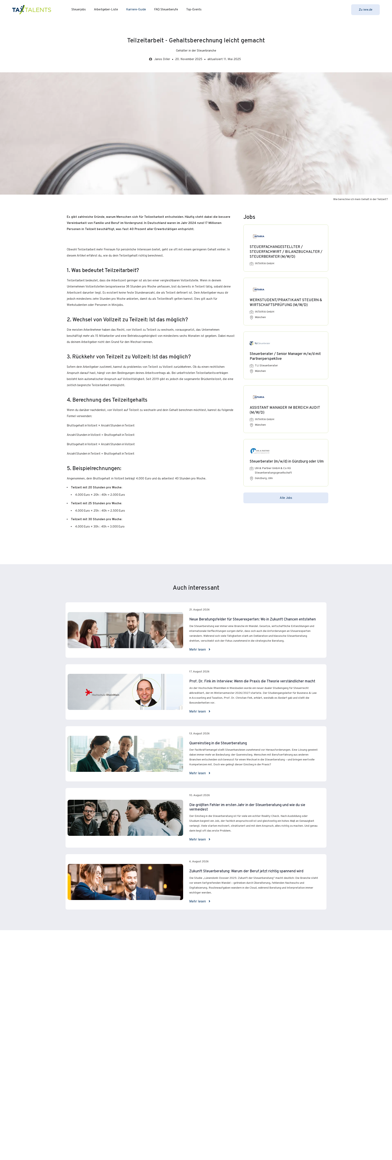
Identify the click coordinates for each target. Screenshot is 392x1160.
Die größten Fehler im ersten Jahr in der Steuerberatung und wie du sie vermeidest (247, 807)
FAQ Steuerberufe (166, 10)
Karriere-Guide (136, 10)
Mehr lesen (198, 650)
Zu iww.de (365, 10)
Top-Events (194, 10)
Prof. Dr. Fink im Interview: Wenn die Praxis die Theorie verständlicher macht (252, 681)
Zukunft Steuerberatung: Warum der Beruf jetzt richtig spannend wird (246, 871)
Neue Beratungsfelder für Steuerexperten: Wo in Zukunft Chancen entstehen (252, 619)
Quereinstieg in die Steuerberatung (218, 743)
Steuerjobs (78, 10)
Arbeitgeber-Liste (106, 10)
